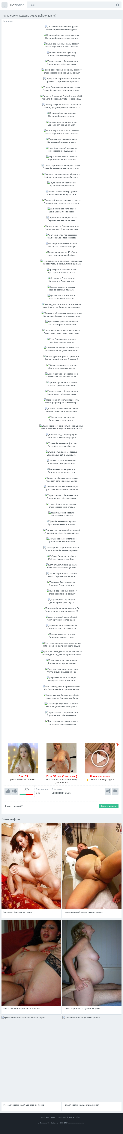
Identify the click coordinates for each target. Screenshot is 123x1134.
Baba (17, 4)
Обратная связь (48, 1117)
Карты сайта (74, 1117)
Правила (62, 1117)
